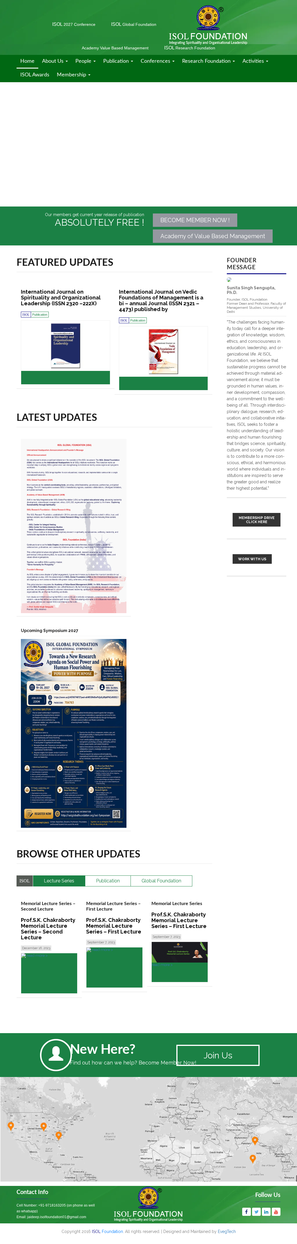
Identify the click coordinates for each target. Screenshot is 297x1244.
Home (27, 61)
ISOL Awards (34, 75)
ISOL (73, 24)
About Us (53, 61)
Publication (116, 61)
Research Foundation (207, 61)
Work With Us (252, 559)
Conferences (156, 61)
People (84, 61)
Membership (72, 75)
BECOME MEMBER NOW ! (195, 220)
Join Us (218, 1055)
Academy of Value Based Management (212, 236)
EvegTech (227, 1231)
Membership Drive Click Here (257, 520)
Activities (253, 61)
